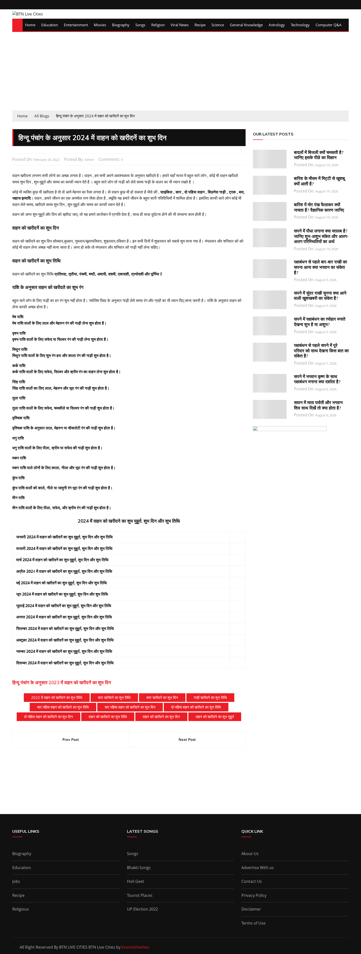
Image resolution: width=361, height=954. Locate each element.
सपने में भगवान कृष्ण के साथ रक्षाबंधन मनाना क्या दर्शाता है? (317, 379)
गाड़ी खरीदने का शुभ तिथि (210, 697)
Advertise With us (257, 867)
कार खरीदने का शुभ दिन (162, 697)
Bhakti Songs (139, 867)
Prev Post (70, 739)
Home (30, 24)
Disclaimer (251, 909)
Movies (100, 24)
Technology (300, 24)
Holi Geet (135, 881)
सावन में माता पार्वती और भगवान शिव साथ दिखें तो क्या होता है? (318, 405)
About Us (250, 853)
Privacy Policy (253, 895)
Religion (158, 24)
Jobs (16, 881)
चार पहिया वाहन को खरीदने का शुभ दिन (130, 707)
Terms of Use (253, 923)
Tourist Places (140, 895)
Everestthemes (135, 947)
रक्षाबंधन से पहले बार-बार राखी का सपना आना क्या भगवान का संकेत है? (320, 267)
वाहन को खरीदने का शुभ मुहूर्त (215, 716)
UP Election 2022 (142, 909)
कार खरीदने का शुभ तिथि (114, 697)
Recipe (200, 24)
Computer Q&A (329, 24)
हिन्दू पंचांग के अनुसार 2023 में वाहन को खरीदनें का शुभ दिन (61, 682)
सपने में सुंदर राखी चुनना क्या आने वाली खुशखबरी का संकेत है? (320, 295)
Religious (20, 909)
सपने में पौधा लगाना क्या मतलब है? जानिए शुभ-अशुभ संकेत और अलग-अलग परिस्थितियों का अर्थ (321, 236)
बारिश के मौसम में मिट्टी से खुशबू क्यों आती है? (319, 181)
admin (89, 159)
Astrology (277, 24)
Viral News (180, 24)
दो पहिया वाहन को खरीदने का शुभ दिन (48, 716)
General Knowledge (246, 24)
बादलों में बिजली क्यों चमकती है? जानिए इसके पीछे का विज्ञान (319, 155)
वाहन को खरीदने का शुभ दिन (161, 716)
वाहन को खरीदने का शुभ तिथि (108, 716)
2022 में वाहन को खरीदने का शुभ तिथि (56, 697)
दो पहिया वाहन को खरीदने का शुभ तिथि (196, 707)
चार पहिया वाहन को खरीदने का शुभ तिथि (63, 707)
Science (217, 24)
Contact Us (251, 881)
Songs (140, 24)
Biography (120, 24)
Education (49, 24)
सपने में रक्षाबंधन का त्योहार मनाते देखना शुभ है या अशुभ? (319, 321)
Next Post (187, 739)
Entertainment (76, 24)
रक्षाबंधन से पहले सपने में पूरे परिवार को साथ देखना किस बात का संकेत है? (321, 350)
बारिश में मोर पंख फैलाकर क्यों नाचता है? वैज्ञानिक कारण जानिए (319, 207)
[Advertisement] (180, 73)
